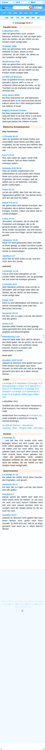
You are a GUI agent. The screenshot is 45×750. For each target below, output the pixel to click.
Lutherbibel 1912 (10, 31)
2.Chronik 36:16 (10, 136)
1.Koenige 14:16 (10, 271)
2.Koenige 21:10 (10, 474)
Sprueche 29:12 (10, 313)
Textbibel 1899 (9, 46)
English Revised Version (14, 110)
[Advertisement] (22, 554)
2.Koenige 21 (8, 438)
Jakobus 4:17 (8, 256)
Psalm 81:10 (8, 189)
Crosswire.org (35, 415)
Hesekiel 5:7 (8, 494)
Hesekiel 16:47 (9, 515)
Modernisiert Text (11, 61)
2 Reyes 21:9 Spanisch (27, 386)
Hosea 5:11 (7, 323)
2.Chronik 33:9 (9, 284)
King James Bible (11, 95)
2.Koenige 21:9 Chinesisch (24, 391)
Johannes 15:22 (10, 240)
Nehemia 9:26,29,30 (11, 168)
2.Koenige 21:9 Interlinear (14, 383)
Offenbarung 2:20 (11, 337)
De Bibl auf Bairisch (12, 77)
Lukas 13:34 (8, 218)
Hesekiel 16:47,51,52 (12, 360)
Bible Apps (27, 394)
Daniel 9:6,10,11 (10, 203)
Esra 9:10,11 (8, 155)
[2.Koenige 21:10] (42, 341)
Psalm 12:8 (7, 300)
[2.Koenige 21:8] (3, 341)
